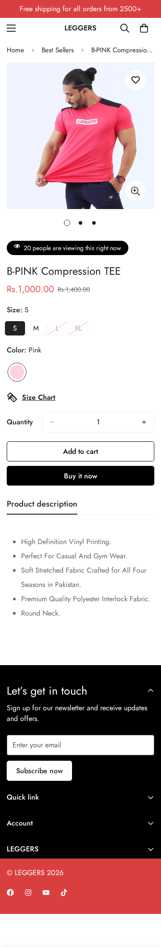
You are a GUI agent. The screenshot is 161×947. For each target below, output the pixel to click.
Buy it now (80, 476)
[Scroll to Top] (145, 900)
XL (81, 329)
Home (15, 50)
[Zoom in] (135, 191)
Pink (17, 372)
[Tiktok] (64, 892)
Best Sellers (58, 50)
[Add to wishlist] (135, 80)
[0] (144, 28)
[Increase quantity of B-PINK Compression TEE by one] (144, 422)
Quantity (20, 422)
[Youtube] (46, 892)
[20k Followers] (10, 892)
